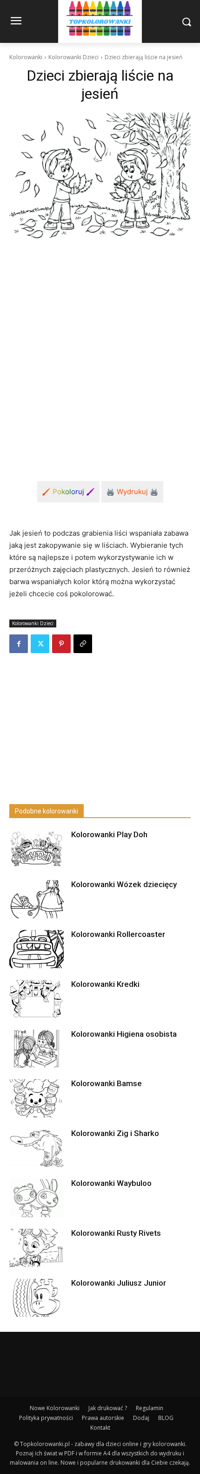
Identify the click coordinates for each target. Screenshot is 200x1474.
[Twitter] (40, 643)
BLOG (165, 1418)
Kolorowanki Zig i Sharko (115, 1133)
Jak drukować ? (107, 1408)
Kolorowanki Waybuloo (111, 1183)
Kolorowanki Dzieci (73, 57)
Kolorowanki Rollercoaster (118, 934)
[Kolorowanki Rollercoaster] (36, 949)
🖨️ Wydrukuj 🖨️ (132, 491)
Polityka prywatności (46, 1418)
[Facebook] (18, 643)
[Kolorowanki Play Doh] (36, 849)
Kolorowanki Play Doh (109, 834)
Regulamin (149, 1408)
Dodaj (141, 1418)
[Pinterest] (61, 643)
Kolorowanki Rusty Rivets (116, 1233)
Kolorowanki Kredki (105, 984)
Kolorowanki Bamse (106, 1083)
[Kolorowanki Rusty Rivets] (36, 1248)
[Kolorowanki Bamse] (36, 1098)
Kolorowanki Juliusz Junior (118, 1283)
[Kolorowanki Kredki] (36, 999)
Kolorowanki (25, 57)
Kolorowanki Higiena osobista (124, 1034)
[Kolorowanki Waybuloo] (36, 1198)
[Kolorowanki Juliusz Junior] (36, 1298)
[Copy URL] (82, 643)
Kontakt (100, 1428)
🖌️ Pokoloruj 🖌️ (68, 491)
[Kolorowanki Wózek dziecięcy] (36, 899)
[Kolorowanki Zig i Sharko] (36, 1148)
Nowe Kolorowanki (55, 1408)
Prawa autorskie (103, 1418)
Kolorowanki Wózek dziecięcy (124, 884)
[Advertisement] (100, 354)
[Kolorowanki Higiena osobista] (36, 1049)
